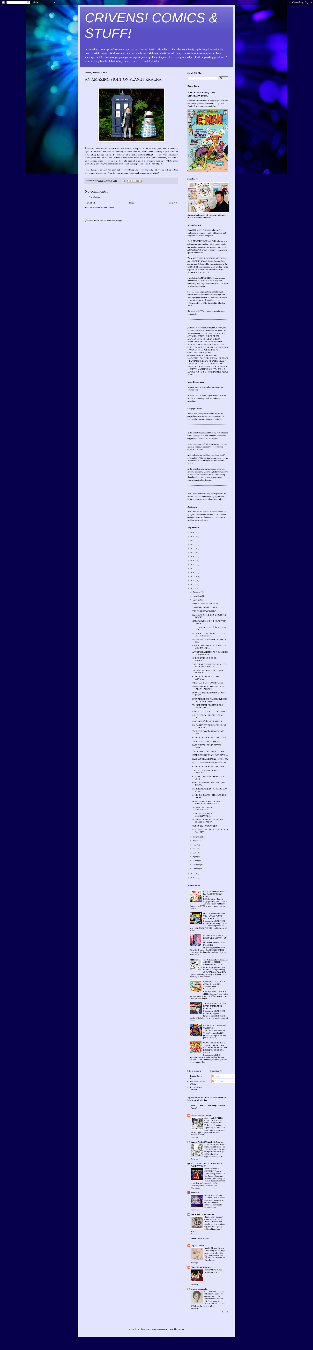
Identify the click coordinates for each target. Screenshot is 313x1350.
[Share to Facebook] (137, 181)
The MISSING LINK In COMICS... (206, 741)
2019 (192, 560)
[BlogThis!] (131, 181)
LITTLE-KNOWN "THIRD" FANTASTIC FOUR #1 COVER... (214, 894)
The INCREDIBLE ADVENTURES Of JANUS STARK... (208, 706)
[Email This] (128, 181)
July (194, 844)
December (197, 592)
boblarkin (195, 1192)
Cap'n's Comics (197, 1245)
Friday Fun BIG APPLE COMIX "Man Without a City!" (213, 1120)
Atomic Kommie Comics (201, 1115)
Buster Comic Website (200, 1238)
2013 (192, 584)
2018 (192, 564)
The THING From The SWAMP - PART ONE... (208, 732)
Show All (225, 1312)
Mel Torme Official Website (197, 1082)
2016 (192, 572)
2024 (192, 540)
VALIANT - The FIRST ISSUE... (205, 607)
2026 (192, 532)
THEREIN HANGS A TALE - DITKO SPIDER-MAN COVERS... (215, 1006)
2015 (192, 576)
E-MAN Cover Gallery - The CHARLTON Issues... (201, 94)
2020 (192, 556)
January (196, 868)
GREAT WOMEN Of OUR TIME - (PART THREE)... (209, 783)
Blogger (181, 1329)
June (195, 848)
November (197, 595)
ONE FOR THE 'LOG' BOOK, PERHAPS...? (204, 659)
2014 (192, 580)
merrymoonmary (160, 1329)
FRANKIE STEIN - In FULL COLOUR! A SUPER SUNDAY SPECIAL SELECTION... (215, 985)
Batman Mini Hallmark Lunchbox (213, 1196)
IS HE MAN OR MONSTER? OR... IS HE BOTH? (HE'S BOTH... (209, 634)
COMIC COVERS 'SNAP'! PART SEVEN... (210, 755)
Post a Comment (95, 197)
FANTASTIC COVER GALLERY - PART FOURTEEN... (209, 726)
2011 (192, 873)
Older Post (173, 202)
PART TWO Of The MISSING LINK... (208, 721)
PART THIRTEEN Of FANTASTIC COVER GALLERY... (210, 830)
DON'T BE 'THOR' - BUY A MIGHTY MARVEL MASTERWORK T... (208, 802)
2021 (192, 552)
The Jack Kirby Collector (196, 1088)
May (195, 852)
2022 (192, 548)
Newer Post (90, 202)
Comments (218, 1081)
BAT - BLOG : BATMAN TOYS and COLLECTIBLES (206, 1165)
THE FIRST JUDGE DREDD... (205, 611)
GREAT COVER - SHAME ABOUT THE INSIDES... (209, 622)
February (196, 864)
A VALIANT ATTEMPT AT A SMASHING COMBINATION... (210, 653)
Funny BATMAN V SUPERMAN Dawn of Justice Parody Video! (212, 1171)
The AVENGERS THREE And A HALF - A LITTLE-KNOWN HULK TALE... (215, 962)
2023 (192, 544)
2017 (192, 568)
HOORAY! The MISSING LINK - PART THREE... (208, 693)
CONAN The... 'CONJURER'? (204, 825)
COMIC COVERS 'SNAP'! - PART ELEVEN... (206, 677)
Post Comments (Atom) (104, 207)
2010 (192, 877)
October (196, 599)
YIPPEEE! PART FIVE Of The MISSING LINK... (209, 628)
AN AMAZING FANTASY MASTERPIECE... (203, 808)
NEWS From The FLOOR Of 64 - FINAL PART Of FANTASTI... (209, 687)
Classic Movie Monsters (201, 1267)
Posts (216, 1076)
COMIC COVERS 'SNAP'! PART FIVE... (209, 766)
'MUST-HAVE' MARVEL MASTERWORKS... (202, 814)
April (195, 856)
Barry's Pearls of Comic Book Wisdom (207, 1141)
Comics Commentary (200, 1288)
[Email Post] (123, 180)
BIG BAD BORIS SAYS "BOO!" (205, 603)
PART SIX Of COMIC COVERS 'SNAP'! (209, 762)
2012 (192, 588)
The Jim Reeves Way (196, 1076)
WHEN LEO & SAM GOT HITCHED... (208, 682)
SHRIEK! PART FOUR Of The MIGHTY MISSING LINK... (209, 646)
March (195, 860)
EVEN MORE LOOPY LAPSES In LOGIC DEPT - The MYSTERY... (209, 700)
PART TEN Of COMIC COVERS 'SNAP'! (209, 711)
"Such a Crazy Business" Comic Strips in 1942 (213, 1218)
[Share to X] (134, 181)
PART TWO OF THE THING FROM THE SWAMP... (209, 615)
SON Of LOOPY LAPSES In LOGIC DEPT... (207, 716)
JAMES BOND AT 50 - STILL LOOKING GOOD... (209, 796)
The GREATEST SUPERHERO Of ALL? (208, 751)
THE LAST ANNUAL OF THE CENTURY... (205, 771)
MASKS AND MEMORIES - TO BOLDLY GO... (210, 640)
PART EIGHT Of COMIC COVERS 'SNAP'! (206, 746)
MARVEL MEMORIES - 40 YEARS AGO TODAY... (209, 789)
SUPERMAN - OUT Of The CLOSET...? (214, 1026)
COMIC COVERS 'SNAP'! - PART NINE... (209, 737)
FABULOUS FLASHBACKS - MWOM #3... (210, 758)
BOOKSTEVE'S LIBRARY (202, 1214)
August (196, 840)
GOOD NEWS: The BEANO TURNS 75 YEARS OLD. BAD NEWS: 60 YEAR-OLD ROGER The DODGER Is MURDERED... (215, 1047)
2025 (192, 536)
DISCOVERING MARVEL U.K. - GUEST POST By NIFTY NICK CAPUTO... (214, 915)
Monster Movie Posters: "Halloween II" (213, 1271)
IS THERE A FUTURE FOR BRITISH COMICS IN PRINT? (208, 820)
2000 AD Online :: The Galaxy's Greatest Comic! (208, 1107)
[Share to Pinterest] (140, 181)
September (197, 836)
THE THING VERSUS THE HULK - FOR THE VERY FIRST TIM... (209, 665)
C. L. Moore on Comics (213, 1291)
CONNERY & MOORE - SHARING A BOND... (208, 777)
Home (131, 202)
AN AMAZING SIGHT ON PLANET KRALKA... (207, 671)
